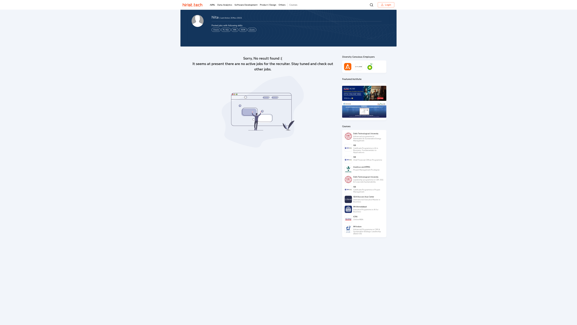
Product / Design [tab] (268, 4)
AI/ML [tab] (212, 4)
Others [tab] (282, 4)
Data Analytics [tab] (224, 4)
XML (235, 30)
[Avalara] (347, 66)
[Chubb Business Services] (358, 66)
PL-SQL (226, 30)
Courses (293, 4)
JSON (243, 30)
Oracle (216, 30)
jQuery (252, 30)
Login (388, 4)
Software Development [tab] (246, 4)
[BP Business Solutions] (370, 66)
